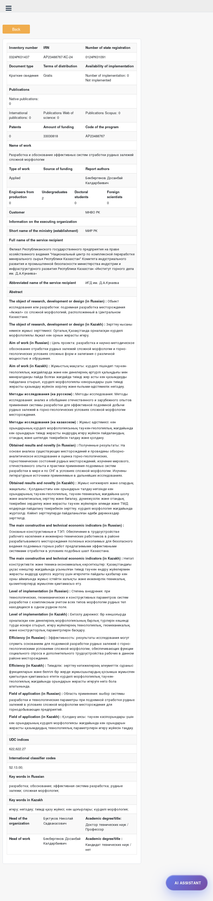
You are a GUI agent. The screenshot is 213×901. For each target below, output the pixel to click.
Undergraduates (54, 192)
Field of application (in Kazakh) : (35, 716)
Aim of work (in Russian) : (30, 342)
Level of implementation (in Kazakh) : (39, 614)
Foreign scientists (114, 194)
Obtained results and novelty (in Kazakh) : (42, 483)
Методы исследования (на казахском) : (43, 422)
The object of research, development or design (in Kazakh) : (57, 324)
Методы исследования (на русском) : (41, 394)
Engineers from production (21, 194)
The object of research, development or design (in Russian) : (57, 301)
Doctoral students (81, 194)
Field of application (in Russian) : (36, 693)
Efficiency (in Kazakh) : (27, 665)
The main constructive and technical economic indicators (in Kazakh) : (66, 558)
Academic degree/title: (103, 818)
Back (16, 29)
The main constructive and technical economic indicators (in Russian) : (66, 525)
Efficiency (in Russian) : (28, 637)
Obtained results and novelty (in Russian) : (43, 445)
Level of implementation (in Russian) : (39, 591)
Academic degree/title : (103, 838)
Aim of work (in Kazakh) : (29, 366)
